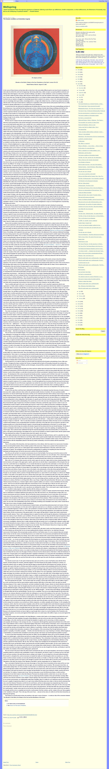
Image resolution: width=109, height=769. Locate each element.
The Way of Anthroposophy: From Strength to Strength (91, 178)
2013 (78, 315)
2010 (78, 322)
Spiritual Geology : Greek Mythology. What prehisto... (90, 167)
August (80, 95)
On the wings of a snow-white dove (86, 148)
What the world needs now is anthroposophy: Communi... (91, 258)
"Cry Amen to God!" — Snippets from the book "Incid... (91, 251)
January (81, 298)
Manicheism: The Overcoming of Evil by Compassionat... (91, 136)
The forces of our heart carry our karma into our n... (90, 227)
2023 (78, 76)
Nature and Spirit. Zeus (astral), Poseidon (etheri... (90, 195)
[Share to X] (23, 717)
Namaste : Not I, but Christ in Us (86, 255)
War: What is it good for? (84, 143)
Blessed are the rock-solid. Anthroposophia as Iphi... (90, 202)
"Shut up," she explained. (84, 134)
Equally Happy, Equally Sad (84, 223)
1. (7, 703)
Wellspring (9, 7)
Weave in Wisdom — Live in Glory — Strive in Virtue (90, 146)
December (81, 85)
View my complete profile (81, 26)
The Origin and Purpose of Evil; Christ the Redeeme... (90, 187)
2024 (78, 74)
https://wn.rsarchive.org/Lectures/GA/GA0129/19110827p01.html (22, 714)
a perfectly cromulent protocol (85, 138)
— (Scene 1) (52, 244)
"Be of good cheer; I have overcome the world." (89, 106)
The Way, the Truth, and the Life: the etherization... (90, 157)
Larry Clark (80, 20)
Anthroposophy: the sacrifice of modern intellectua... (90, 204)
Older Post (67, 762)
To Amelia (80, 230)
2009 (78, 324)
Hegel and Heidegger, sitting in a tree (86, 124)
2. (7, 705)
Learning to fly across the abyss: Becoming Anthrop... (90, 206)
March (80, 293)
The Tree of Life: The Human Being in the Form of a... (90, 246)
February (81, 296)
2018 (78, 304)
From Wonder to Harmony (84, 162)
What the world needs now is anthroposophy (88, 283)
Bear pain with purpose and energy (86, 197)
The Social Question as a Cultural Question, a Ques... (90, 103)
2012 (78, 317)
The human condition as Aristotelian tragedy (88, 115)
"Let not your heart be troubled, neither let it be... (89, 225)
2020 (78, 83)
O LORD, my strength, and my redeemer (87, 220)
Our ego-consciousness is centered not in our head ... (90, 113)
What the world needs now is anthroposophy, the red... (90, 260)
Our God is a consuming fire (84, 117)
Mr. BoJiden (81, 267)
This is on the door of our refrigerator (86, 218)
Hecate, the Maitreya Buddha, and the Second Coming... (91, 199)
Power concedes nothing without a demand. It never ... (91, 131)
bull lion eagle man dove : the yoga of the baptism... (90, 164)
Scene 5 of (18, 705)
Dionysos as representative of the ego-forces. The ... (90, 190)
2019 (78, 301)
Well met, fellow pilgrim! (83, 183)
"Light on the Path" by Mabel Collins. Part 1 (88, 127)
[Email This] (20, 717)
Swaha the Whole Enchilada (84, 192)
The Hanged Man (82, 129)
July (80, 97)
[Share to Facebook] (24, 717)
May (80, 102)
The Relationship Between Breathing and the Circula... (90, 248)
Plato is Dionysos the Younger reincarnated (88, 159)
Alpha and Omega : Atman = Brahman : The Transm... (90, 120)
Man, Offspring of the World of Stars (86, 286)
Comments (80, 363)
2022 (78, 79)
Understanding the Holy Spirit (85, 169)
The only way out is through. (84, 232)
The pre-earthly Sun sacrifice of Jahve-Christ (88, 122)
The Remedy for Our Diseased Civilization (88, 180)
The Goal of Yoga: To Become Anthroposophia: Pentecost (91, 110)
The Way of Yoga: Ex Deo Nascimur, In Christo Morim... (91, 216)
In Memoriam (81, 141)
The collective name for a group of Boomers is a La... (90, 276)
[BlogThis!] (21, 717)
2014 (78, 313)
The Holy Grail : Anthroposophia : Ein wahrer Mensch (90, 213)
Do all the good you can (83, 262)
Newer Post (6, 762)
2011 (78, 320)
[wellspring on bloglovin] (83, 354)
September (81, 92)
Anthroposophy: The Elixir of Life (86, 185)
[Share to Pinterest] (26, 717)
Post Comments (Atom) (15, 765)
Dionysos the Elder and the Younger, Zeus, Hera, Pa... (90, 176)
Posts (79, 360)
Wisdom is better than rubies (85, 281)
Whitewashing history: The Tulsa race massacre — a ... (91, 108)
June (80, 99)
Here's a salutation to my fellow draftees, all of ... (89, 150)
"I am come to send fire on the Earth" (87, 174)
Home (37, 762)
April (80, 291)
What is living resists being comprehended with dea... (90, 253)
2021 (78, 81)
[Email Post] (17, 717)
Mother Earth (81, 239)
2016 (78, 308)
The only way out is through (84, 171)
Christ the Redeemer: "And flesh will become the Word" (91, 234)
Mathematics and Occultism (84, 152)
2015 (78, 311)
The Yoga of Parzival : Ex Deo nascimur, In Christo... (90, 244)
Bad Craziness (81, 269)
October (81, 90)
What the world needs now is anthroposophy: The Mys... (91, 265)
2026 (78, 69)
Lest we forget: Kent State (84, 272)
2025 (78, 72)
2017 (78, 306)
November (81, 88)
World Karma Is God (83, 241)
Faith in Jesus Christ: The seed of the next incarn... (90, 237)
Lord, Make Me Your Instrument (85, 208)
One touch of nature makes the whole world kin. (89, 279)
